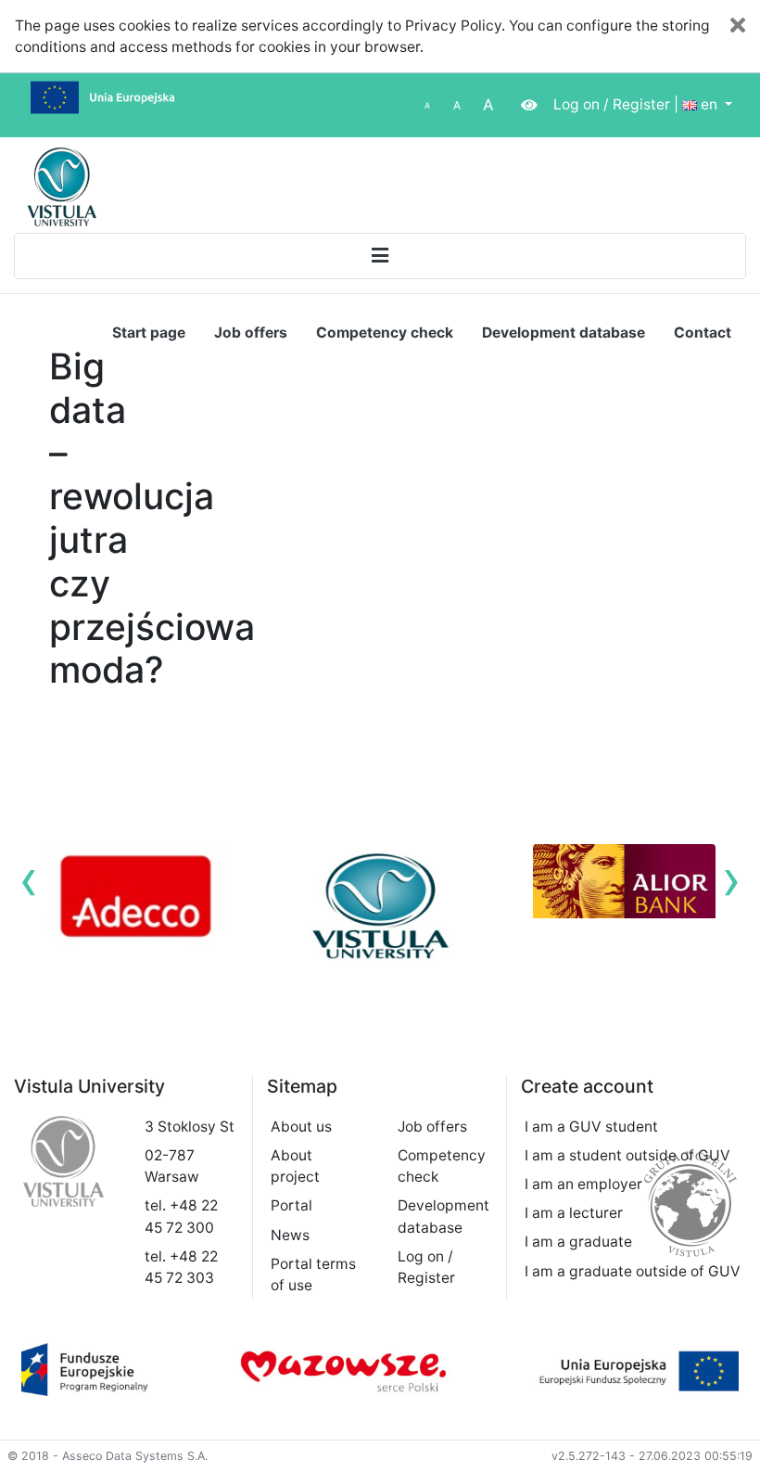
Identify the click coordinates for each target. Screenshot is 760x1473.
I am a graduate (578, 1241)
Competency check (384, 332)
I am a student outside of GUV (627, 1155)
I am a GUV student (591, 1126)
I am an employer (583, 1184)
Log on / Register (611, 104)
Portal (291, 1205)
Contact (702, 332)
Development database (563, 332)
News (290, 1235)
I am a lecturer (574, 1213)
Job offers (250, 332)
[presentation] (29, 879)
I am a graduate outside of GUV (633, 1271)
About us (301, 1126)
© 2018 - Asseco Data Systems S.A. (107, 1456)
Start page (148, 332)
